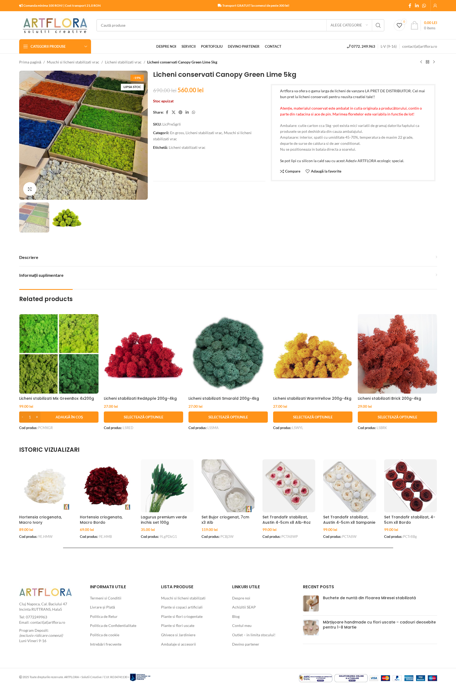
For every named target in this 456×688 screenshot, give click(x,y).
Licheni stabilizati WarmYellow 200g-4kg (312, 398)
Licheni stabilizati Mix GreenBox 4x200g (56, 398)
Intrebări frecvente (105, 644)
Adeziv (351, 160)
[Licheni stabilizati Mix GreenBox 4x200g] (58, 354)
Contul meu (242, 625)
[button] (58, 417)
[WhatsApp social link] (424, 6)
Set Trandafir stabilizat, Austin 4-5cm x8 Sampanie (349, 519)
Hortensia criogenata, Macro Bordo (101, 519)
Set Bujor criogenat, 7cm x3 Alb (225, 519)
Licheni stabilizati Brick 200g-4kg (389, 398)
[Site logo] (55, 24)
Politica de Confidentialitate (113, 625)
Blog (236, 616)
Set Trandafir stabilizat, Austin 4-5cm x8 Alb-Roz (286, 519)
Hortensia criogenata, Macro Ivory (40, 519)
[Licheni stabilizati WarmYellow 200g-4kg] (312, 354)
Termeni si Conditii (105, 598)
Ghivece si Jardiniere (178, 635)
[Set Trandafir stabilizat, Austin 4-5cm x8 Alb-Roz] (288, 485)
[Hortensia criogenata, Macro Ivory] (45, 485)
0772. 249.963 (363, 46)
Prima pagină (30, 62)
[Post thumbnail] (311, 603)
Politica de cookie (104, 635)
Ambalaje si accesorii (178, 644)
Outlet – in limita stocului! (254, 635)
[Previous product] (421, 62)
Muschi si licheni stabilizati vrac (73, 62)
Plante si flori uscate (177, 625)
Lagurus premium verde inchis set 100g (164, 519)
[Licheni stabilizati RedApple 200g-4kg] (143, 354)
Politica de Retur (104, 616)
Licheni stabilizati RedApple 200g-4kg (140, 398)
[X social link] (173, 112)
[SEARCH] (378, 25)
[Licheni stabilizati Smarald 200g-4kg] (228, 354)
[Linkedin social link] (416, 6)
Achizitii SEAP (244, 607)
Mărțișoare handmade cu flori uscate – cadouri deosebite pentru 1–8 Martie (379, 624)
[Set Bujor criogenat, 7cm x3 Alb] (228, 485)
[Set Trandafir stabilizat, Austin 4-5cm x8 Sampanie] (349, 485)
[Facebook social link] (410, 6)
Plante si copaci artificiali (182, 607)
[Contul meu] (435, 5)
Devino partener (245, 644)
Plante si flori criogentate (182, 616)
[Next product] (434, 62)
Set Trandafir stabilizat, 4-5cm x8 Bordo (409, 519)
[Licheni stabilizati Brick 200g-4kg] (397, 354)
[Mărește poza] (29, 188)
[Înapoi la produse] (427, 62)
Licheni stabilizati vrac (123, 62)
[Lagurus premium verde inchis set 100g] (167, 485)
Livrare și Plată (102, 607)
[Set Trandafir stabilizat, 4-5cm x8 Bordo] (410, 485)
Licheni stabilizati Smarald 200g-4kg (223, 398)
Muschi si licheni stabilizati (183, 598)
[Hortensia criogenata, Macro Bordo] (106, 485)
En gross (177, 132)
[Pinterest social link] (180, 112)
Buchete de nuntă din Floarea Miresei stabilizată (369, 598)
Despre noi (241, 598)
